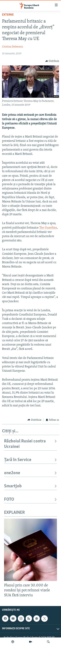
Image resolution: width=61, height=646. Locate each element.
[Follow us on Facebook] (5, 618)
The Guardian (48, 227)
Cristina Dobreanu (12, 46)
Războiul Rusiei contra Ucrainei (25, 444)
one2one (12, 473)
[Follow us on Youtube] (13, 618)
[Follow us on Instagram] (21, 618)
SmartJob (13, 486)
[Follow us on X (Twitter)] (44, 618)
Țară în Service (17, 460)
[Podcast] (13, 641)
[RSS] (29, 618)
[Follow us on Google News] (36, 618)
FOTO (9, 499)
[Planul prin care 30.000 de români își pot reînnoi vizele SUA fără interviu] (30, 550)
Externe (8, 14)
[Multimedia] (30, 641)
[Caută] (48, 641)
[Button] (52, 61)
